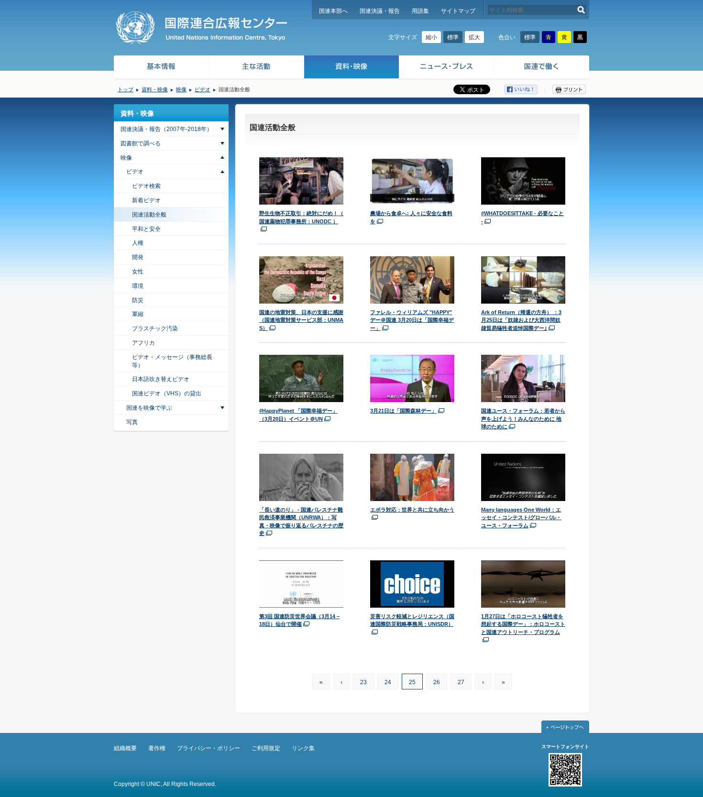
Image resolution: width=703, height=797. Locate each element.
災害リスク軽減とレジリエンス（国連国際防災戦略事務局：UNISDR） (412, 620)
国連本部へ (333, 11)
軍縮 (137, 314)
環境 (137, 286)
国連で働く (542, 68)
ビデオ (202, 89)
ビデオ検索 (146, 186)
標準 (453, 37)
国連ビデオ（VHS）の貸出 (166, 393)
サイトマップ (458, 11)
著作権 (156, 748)
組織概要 (125, 748)
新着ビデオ (146, 200)
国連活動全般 (149, 214)
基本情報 (160, 68)
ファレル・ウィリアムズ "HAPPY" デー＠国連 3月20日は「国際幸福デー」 (412, 320)
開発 (137, 257)
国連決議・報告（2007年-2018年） (166, 129)
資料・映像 (351, 68)
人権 (137, 243)
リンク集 (303, 748)
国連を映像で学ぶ (149, 407)
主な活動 (256, 68)
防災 (137, 300)
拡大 (474, 37)
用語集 (420, 11)
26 (436, 682)
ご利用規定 (266, 748)
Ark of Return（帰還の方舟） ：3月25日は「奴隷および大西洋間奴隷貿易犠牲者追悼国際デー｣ (521, 320)
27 (461, 682)
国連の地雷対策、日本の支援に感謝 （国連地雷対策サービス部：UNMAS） (301, 320)
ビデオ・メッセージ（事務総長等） (172, 361)
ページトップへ (565, 727)
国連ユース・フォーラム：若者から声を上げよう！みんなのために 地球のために (523, 418)
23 (363, 682)
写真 (132, 422)
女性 (137, 271)
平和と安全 (146, 229)
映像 (181, 89)
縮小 (431, 37)
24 (387, 682)
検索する (581, 10)
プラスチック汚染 (155, 328)
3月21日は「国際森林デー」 (403, 411)
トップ (125, 89)
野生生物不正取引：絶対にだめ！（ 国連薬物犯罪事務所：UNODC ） (301, 217)
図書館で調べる (141, 143)
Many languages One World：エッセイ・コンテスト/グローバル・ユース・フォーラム (521, 517)
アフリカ (143, 342)
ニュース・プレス (446, 68)
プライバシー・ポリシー (208, 748)
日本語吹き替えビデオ (160, 379)
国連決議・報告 (380, 11)
